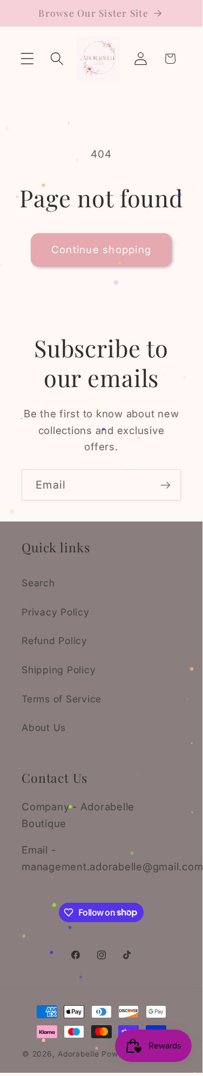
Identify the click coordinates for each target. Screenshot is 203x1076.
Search (38, 582)
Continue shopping (101, 249)
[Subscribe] (165, 484)
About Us (44, 727)
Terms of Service (62, 699)
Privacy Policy (56, 612)
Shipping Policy (59, 669)
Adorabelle (78, 1054)
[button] (27, 58)
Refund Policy (54, 640)
